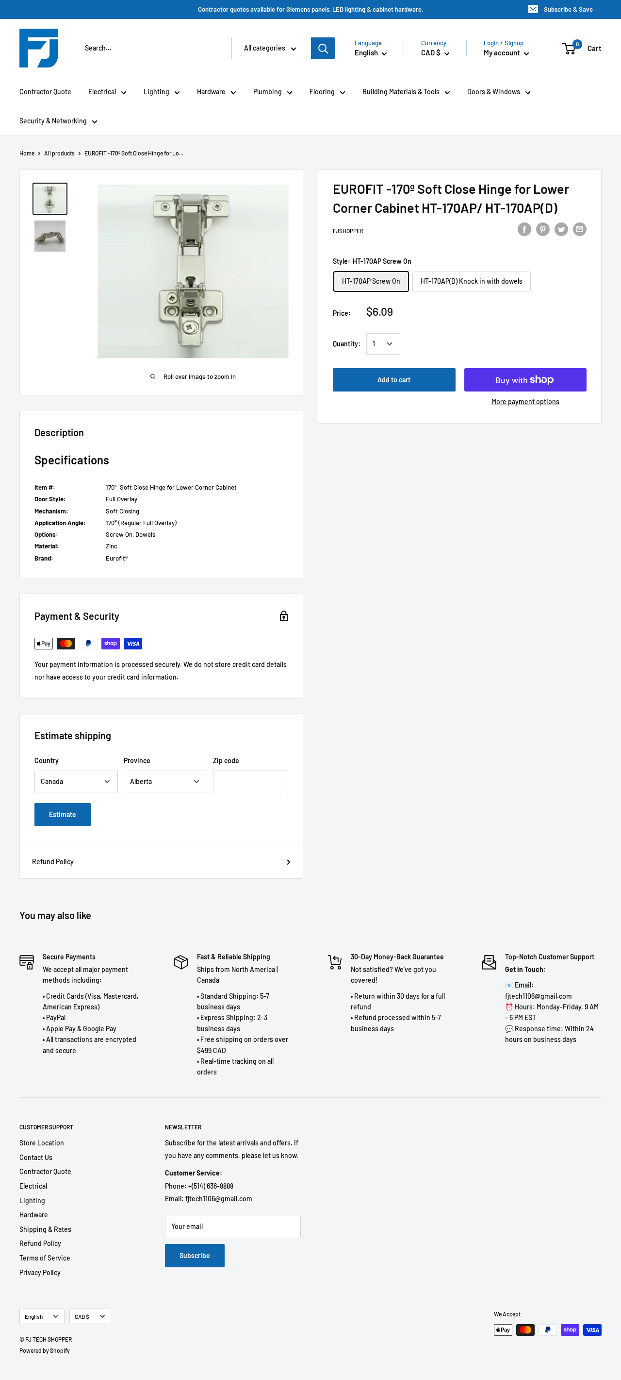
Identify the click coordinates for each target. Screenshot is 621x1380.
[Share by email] (580, 229)
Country (46, 760)
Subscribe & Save (568, 9)
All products (59, 153)
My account (503, 52)
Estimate (62, 814)
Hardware (211, 91)
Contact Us (35, 1157)
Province (137, 760)
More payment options (525, 401)
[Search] (323, 48)
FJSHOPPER (348, 230)
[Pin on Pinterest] (543, 229)
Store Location (41, 1143)
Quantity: (346, 344)
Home (26, 153)
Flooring (322, 91)
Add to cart (393, 379)
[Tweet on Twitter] (561, 229)
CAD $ (82, 1316)
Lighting (156, 91)
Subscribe (195, 1255)
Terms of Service (44, 1258)
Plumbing (267, 91)
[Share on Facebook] (524, 229)
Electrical (102, 91)
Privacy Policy (40, 1272)
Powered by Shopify (44, 1350)
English (34, 1316)
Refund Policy (53, 861)
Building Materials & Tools (401, 91)
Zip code (226, 760)
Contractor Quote (45, 91)
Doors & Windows (493, 91)
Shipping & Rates (45, 1229)
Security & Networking (53, 121)
